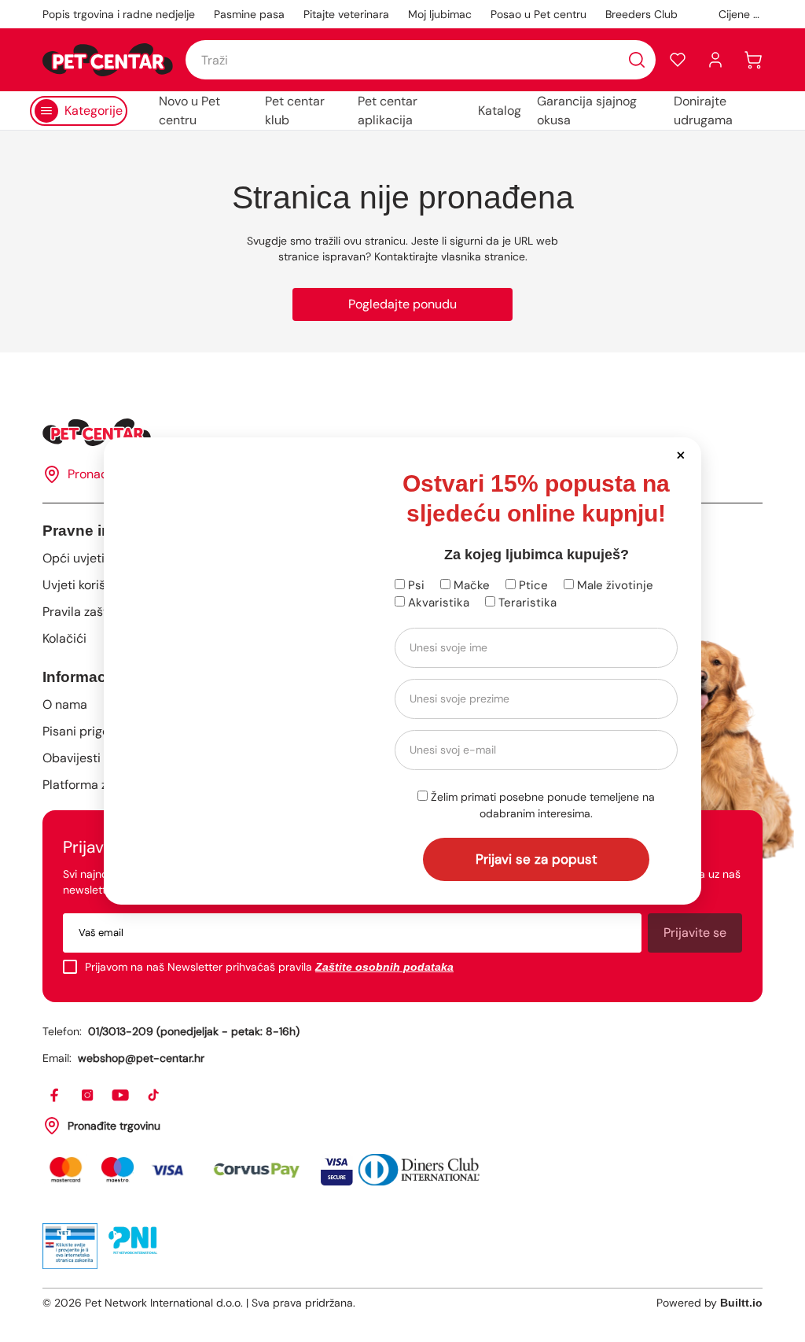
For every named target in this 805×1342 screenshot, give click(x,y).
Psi (415, 585)
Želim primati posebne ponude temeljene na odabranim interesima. (541, 805)
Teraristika (526, 602)
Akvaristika (437, 602)
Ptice (532, 585)
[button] (680, 454)
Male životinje (613, 585)
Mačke (470, 585)
